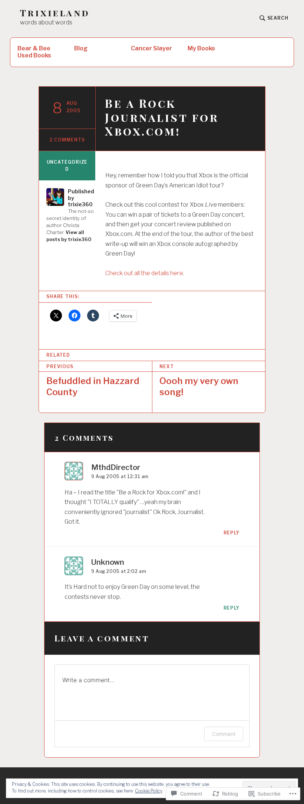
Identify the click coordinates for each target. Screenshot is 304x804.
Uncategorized (67, 165)
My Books (201, 48)
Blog (80, 48)
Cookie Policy (148, 791)
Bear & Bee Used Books (34, 52)
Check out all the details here (144, 273)
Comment (223, 734)
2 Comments (67, 140)
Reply (232, 533)
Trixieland (55, 13)
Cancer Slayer (151, 48)
